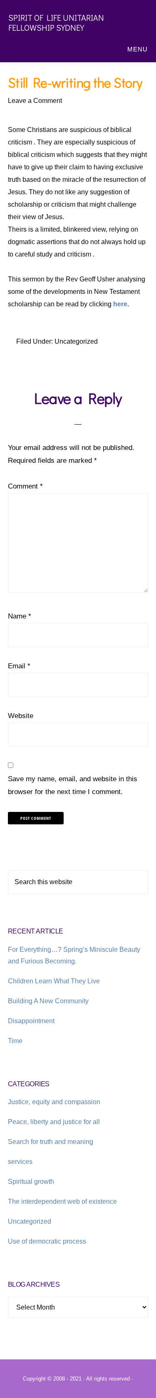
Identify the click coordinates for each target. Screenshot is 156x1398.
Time (15, 1040)
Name (19, 616)
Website (20, 716)
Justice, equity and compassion (54, 1101)
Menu (137, 49)
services (20, 1161)
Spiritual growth (31, 1181)
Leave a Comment (35, 100)
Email (19, 666)
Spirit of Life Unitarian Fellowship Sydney (56, 22)
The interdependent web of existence (62, 1201)
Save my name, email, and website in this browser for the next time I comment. (72, 785)
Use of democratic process (47, 1241)
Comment (25, 486)
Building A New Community (48, 1001)
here (120, 304)
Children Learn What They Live (54, 981)
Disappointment (31, 1020)
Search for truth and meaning (50, 1141)
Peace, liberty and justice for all (54, 1121)
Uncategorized (76, 341)
